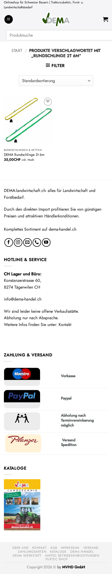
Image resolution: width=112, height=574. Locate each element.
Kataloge (58, 551)
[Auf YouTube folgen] (46, 242)
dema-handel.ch (62, 229)
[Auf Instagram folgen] (18, 242)
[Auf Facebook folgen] (8, 242)
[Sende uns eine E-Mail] (27, 242)
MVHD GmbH (73, 567)
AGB (53, 547)
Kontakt (65, 325)
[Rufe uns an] (37, 242)
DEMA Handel (82, 551)
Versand (90, 547)
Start (16, 51)
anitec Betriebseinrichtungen (72, 555)
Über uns (20, 547)
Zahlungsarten (32, 551)
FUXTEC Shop (57, 559)
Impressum (70, 547)
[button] (8, 19)
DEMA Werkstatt (27, 555)
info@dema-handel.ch (22, 299)
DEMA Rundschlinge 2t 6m (24, 154)
